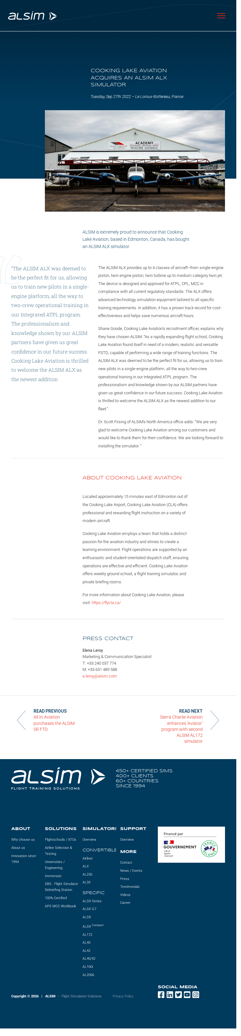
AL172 (87, 935)
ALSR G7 (89, 909)
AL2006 (88, 975)
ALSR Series (92, 901)
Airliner (88, 858)
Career (125, 903)
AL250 (87, 874)
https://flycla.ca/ (106, 602)
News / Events (131, 871)
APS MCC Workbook (60, 906)
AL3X (87, 883)
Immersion (53, 876)
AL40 (86, 943)
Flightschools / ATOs (60, 840)
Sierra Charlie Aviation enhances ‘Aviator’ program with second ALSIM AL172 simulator (181, 729)
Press (124, 879)
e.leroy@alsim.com (100, 676)
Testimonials (130, 887)
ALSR (87, 917)
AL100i (88, 967)
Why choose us (23, 840)
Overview (89, 840)
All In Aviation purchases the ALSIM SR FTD (54, 723)
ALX (86, 867)
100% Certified (56, 898)
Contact (126, 863)
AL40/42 (89, 959)
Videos (125, 895)
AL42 (86, 951)
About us (18, 848)
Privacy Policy (123, 996)
